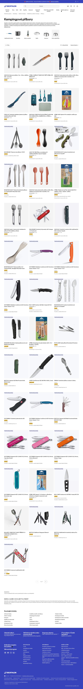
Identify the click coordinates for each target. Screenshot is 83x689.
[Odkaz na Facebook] (5, 653)
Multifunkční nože (9, 38)
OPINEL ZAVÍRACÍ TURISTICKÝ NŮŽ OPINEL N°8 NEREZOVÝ (41, 76)
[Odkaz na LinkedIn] (14, 653)
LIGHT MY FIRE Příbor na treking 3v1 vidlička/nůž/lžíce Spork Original (38, 153)
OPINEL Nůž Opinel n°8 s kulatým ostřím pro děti (65, 115)
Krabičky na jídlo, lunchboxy (36, 613)
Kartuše (57, 621)
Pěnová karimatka (8, 625)
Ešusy (31, 619)
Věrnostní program (72, 10)
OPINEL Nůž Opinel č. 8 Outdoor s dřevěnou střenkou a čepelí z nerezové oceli (40, 495)
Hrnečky (18, 38)
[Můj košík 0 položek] (77, 6)
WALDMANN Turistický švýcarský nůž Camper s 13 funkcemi (41, 230)
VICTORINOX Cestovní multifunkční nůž (14, 570)
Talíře (37, 38)
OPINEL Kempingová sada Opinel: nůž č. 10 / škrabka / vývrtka (40, 343)
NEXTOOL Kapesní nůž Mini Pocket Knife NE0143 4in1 (14, 381)
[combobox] (75, 45)
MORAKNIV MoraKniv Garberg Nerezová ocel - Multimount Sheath (16, 343)
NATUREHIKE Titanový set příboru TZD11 (14, 152)
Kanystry (6, 617)
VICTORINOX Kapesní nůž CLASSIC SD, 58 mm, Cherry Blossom (41, 457)
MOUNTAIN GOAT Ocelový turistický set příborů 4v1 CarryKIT (64, 152)
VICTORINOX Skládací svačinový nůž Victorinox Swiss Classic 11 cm (41, 267)
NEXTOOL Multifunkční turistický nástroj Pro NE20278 (65, 533)
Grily (31, 617)
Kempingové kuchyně (35, 615)
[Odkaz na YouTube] (8, 653)
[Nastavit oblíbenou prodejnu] (68, 6)
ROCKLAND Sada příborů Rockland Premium (65, 343)
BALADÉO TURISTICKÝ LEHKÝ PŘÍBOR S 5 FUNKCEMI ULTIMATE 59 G (15, 533)
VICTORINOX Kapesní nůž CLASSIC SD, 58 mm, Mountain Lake (16, 495)
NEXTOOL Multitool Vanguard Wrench (39, 532)
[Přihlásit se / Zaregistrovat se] (74, 6)
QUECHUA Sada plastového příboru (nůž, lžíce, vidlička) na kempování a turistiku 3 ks (66, 76)
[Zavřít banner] (78, 2)
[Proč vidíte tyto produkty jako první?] (61, 45)
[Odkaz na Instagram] (11, 653)
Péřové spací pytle (34, 625)
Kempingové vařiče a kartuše (62, 617)
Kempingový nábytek (60, 619)
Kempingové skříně (59, 615)
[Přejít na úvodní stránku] (10, 6)
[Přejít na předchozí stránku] (37, 581)
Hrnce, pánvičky (55, 38)
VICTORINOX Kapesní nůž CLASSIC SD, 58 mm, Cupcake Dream (16, 457)
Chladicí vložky (58, 613)
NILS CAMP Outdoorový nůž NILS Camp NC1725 (66, 494)
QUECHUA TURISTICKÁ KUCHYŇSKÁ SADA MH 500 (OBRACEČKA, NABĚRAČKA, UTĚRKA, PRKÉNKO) (41, 115)
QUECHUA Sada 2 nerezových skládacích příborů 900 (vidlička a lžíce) (15, 230)
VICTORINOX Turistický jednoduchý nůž (14, 418)
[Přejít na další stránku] (45, 581)
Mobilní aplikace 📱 (64, 10)
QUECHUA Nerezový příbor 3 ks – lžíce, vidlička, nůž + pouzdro (16, 76)
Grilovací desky (7, 613)
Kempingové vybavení (35, 623)
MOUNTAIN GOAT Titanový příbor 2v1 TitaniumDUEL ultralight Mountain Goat (14, 267)
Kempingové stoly (8, 623)
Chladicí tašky (58, 623)
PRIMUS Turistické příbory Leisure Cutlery (65, 380)
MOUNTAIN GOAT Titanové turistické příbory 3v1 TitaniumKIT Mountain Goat (15, 190)
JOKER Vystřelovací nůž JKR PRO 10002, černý (41, 380)
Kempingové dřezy (34, 621)
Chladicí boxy (7, 621)
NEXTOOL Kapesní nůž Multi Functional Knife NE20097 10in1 (66, 419)
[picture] (16, 61)
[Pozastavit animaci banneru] (76, 2)
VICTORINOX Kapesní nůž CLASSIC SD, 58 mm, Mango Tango (66, 457)
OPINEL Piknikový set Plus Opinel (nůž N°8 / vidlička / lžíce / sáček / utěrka (65, 190)
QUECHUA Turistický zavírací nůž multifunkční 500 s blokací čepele (66, 230)
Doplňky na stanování (9, 619)
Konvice (46, 38)
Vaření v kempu (7, 615)
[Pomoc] (71, 6)
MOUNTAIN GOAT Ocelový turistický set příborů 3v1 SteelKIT (64, 305)
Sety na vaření (27, 38)
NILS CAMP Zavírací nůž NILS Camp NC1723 (40, 305)
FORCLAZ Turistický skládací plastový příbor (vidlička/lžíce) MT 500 (16, 115)
